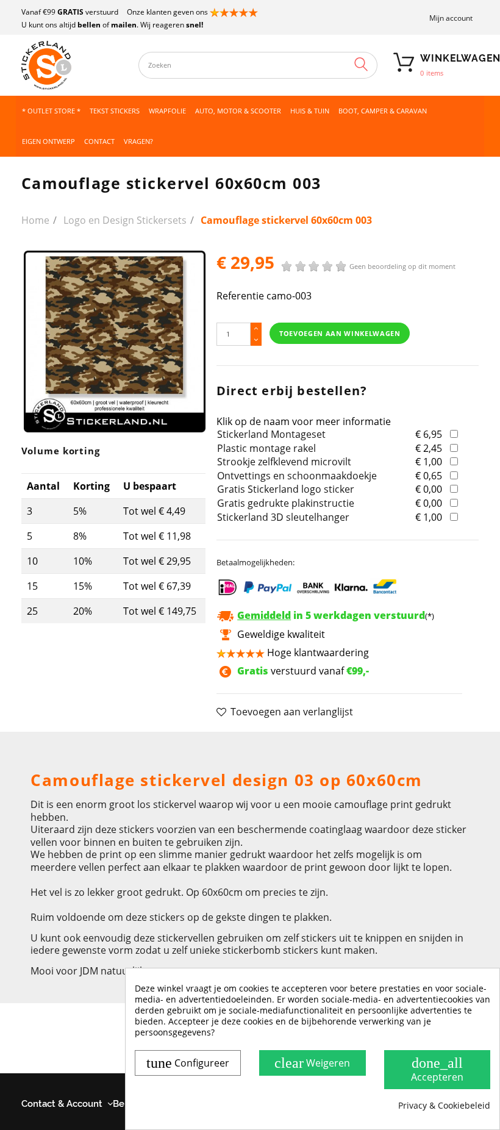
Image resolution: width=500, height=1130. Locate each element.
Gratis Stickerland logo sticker (285, 489)
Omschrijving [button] (60, 747)
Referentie (240, 296)
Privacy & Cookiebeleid (444, 1105)
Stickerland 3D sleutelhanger (283, 517)
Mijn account (451, 18)
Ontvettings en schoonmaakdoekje (297, 475)
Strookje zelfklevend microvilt (284, 461)
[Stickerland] (74, 65)
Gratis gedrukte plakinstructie (285, 503)
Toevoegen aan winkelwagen (340, 333)
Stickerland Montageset (271, 434)
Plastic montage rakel (266, 448)
